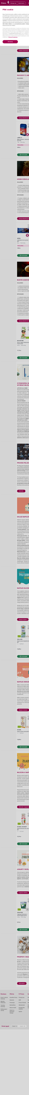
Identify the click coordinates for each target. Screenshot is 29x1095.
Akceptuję (10, 41)
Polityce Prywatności (12, 37)
